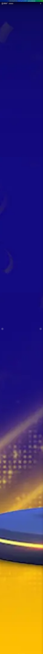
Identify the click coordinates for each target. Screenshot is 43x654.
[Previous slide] (2, 329)
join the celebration (31, 0)
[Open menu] (41, 4)
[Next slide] (40, 329)
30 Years (11, 3)
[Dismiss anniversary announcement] (42, 1)
